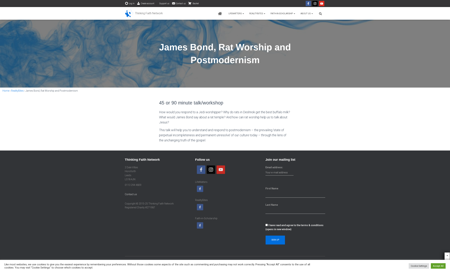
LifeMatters (235, 13)
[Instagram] (315, 3)
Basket (195, 3)
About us (305, 13)
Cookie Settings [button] (419, 266)
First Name (271, 188)
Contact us (181, 3)
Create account (147, 3)
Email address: (274, 167)
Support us (164, 3)
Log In (131, 3)
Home (5, 90)
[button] (243, 13)
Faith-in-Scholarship (282, 13)
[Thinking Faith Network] (143, 13)
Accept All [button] (438, 266)
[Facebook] (308, 3)
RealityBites (256, 13)
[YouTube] (321, 3)
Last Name (271, 204)
